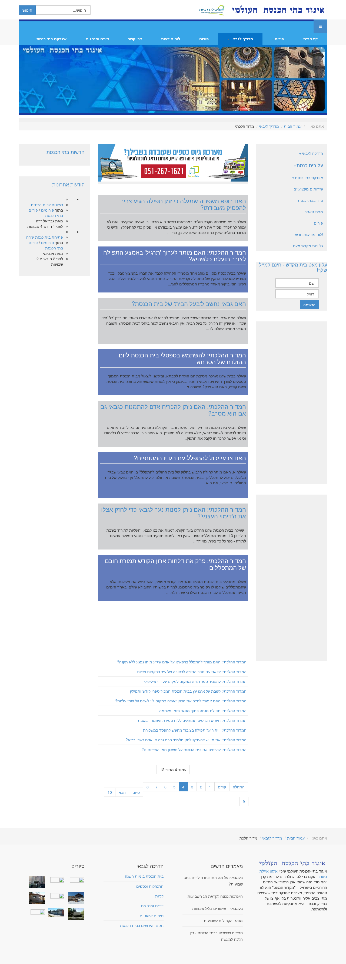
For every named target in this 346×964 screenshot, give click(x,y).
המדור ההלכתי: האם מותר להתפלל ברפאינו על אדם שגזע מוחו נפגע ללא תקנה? (182, 661)
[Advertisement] (173, 629)
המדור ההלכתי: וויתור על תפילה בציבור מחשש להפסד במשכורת (195, 730)
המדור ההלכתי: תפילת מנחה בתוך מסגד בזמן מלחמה (203, 710)
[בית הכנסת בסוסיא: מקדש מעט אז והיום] (74, 898)
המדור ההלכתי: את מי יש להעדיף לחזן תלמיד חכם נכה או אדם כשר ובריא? (186, 739)
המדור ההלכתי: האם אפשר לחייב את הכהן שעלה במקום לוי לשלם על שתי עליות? (181, 700)
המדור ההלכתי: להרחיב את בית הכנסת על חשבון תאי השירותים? (194, 749)
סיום (136, 792)
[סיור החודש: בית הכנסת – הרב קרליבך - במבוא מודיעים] (74, 914)
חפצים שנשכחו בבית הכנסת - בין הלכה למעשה (216, 936)
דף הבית (310, 38)
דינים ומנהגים (97, 38)
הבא (122, 792)
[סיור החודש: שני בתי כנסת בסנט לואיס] (35, 911)
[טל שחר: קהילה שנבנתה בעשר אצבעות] (35, 898)
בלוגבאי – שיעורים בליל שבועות (217, 908)
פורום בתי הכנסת (46, 212)
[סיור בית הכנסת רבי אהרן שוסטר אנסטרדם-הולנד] (35, 882)
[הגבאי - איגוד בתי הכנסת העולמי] (277, 10)
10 (110, 792)
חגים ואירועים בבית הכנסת (142, 925)
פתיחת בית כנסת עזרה (44, 237)
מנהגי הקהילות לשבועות (223, 920)
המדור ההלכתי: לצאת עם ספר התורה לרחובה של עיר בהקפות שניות (192, 671)
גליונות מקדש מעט (308, 245)
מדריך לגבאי (241, 38)
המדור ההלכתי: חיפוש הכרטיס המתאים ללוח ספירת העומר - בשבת (192, 720)
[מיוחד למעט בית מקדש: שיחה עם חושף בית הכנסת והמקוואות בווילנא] (55, 879)
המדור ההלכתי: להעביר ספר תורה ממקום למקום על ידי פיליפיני (195, 681)
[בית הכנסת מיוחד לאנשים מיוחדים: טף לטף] (55, 895)
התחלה (239, 786)
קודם (222, 786)
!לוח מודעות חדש (309, 234)
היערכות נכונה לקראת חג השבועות (215, 896)
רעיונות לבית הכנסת (47, 204)
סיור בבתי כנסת (310, 200)
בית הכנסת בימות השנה (144, 876)
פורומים (47, 210)
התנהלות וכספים (150, 886)
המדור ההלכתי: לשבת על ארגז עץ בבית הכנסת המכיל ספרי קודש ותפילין (188, 691)
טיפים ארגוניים (152, 915)
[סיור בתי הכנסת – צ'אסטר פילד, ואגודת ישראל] (55, 912)
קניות (159, 896)
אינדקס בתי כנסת (51, 38)
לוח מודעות (170, 38)
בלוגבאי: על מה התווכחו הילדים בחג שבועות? (213, 881)
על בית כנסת (310, 165)
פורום (204, 38)
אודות (279, 38)
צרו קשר (135, 38)
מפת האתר (314, 211)
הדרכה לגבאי (312, 153)
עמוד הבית (292, 126)
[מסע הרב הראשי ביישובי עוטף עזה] (74, 879)
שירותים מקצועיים (308, 189)
